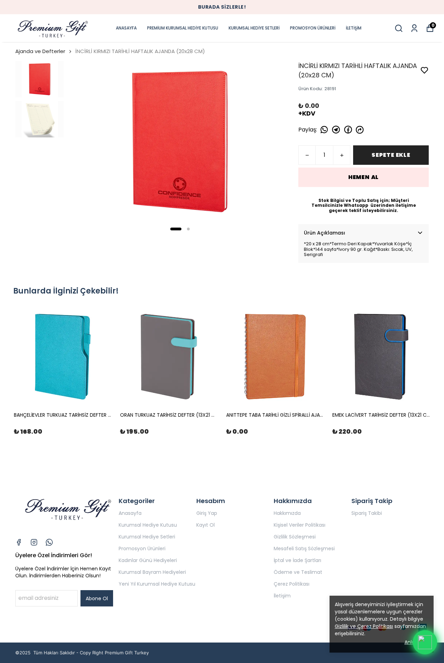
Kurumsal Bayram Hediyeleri (152, 572)
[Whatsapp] (49, 542)
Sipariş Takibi (366, 513)
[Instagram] (34, 542)
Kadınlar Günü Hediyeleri (148, 560)
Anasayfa (130, 513)
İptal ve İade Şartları (297, 560)
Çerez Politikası (291, 583)
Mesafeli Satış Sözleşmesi (304, 548)
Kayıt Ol (205, 524)
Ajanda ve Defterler (40, 51)
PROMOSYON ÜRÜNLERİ (312, 28)
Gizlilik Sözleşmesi (295, 536)
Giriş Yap (206, 513)
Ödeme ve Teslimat (298, 572)
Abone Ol (97, 598)
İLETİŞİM (353, 28)
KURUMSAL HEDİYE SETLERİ (254, 28)
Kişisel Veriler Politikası (299, 524)
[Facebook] (18, 542)
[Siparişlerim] (414, 28)
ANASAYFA (126, 28)
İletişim (282, 595)
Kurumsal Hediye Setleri (147, 536)
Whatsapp (356, 205)
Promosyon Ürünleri (142, 548)
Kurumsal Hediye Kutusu (148, 524)
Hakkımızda (287, 513)
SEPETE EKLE (391, 155)
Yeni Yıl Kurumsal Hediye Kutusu (157, 583)
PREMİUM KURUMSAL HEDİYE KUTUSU (182, 28)
